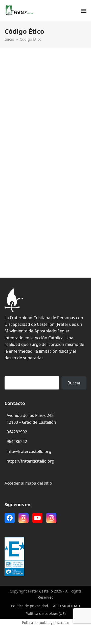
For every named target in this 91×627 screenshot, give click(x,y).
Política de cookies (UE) (45, 613)
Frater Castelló (40, 591)
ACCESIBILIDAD (66, 605)
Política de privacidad (29, 605)
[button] (83, 11)
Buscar (74, 383)
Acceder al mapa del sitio (28, 483)
